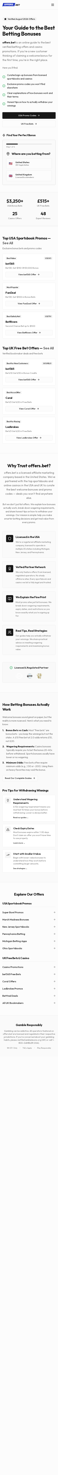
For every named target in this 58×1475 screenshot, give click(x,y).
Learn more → (19, 843)
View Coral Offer (27, 408)
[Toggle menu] (53, 5)
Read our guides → (21, 817)
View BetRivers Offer (27, 332)
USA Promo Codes (27, 115)
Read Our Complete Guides (18, 778)
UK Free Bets (27, 124)
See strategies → (20, 868)
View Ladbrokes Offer (27, 437)
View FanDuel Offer (27, 303)
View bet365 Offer (27, 274)
